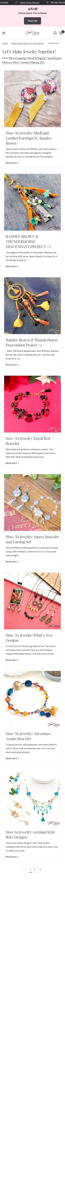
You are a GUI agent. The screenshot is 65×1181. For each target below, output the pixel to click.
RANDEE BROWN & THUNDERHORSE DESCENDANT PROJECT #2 (28, 241)
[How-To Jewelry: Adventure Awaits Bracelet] (32, 699)
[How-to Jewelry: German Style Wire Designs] (32, 797)
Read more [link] (11, 163)
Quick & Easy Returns (25, 2)
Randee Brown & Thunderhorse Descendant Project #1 (32, 342)
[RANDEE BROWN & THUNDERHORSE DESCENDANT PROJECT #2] (32, 202)
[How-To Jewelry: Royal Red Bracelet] (32, 404)
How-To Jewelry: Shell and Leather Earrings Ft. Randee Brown (29, 137)
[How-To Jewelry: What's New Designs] (32, 600)
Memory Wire (10, 62)
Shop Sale (32, 20)
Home (5, 43)
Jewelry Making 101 (32, 62)
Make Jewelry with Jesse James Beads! (27, 43)
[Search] (55, 33)
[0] (60, 33)
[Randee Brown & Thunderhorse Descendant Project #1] (32, 305)
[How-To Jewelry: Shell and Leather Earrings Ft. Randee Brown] (32, 98)
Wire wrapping (17, 58)
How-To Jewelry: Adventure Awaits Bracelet (28, 736)
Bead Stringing (36, 58)
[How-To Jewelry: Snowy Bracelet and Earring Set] (32, 502)
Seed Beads (54, 58)
